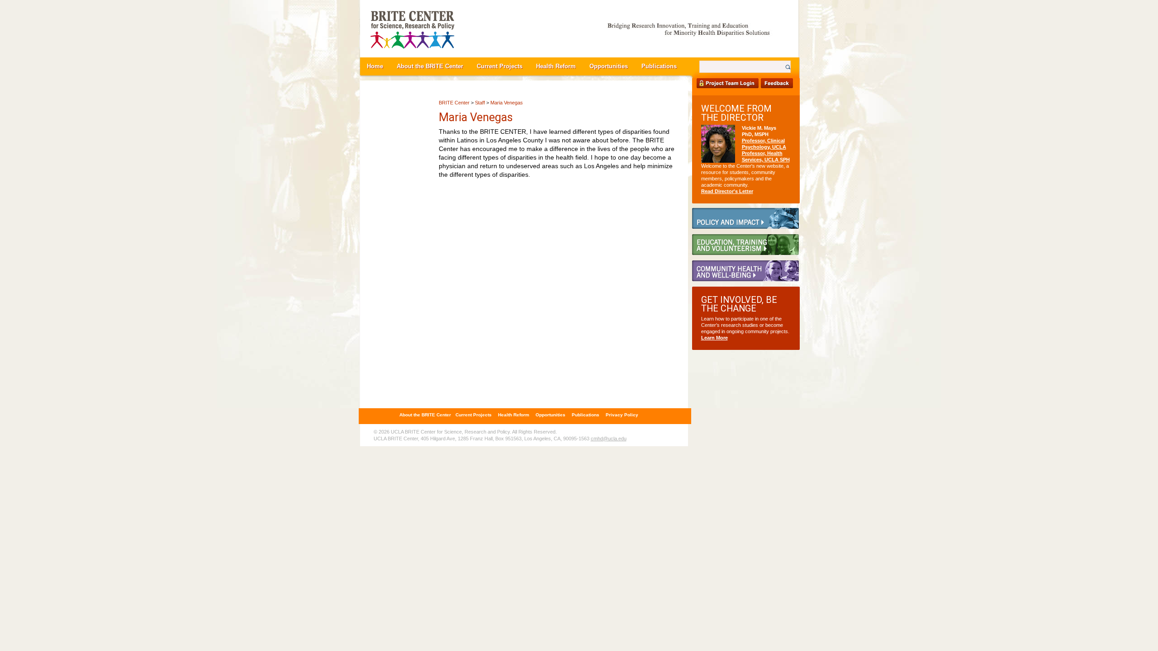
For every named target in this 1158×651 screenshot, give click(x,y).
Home (375, 66)
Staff (480, 102)
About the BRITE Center (430, 66)
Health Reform (556, 66)
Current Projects (499, 66)
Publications (659, 66)
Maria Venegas (506, 102)
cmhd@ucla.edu (608, 438)
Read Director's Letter (727, 191)
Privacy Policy (622, 414)
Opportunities (608, 66)
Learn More (714, 337)
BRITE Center (454, 102)
